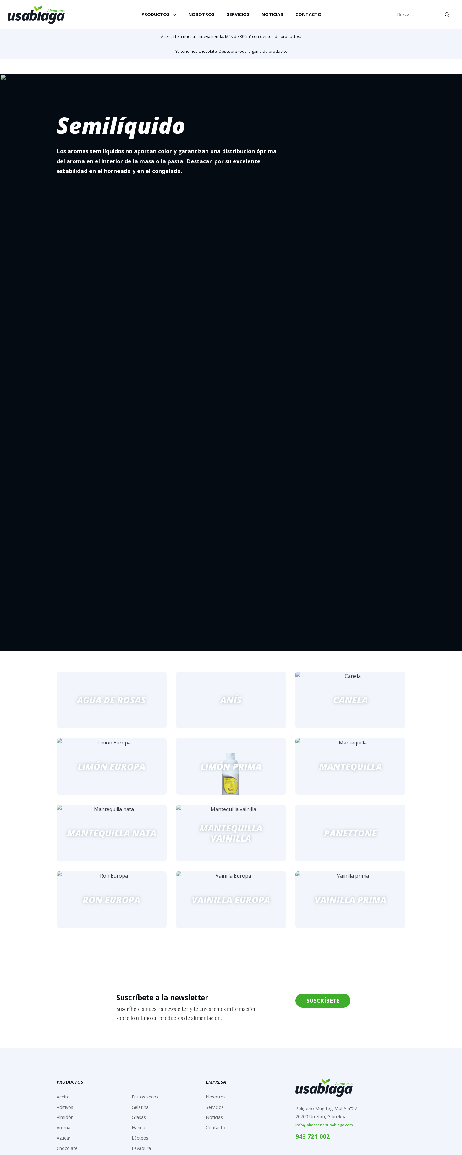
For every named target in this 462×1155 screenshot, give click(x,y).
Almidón (65, 1117)
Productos (155, 14)
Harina (138, 1127)
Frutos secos (145, 1097)
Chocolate (67, 1148)
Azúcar (63, 1138)
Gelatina (140, 1107)
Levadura (141, 1148)
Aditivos (65, 1107)
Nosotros (201, 14)
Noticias (272, 14)
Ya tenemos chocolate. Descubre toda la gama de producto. (231, 51)
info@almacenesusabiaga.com (324, 1125)
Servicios (238, 14)
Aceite (63, 1097)
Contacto (308, 14)
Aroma (63, 1127)
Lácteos (140, 1138)
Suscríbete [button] (322, 1000)
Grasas (139, 1117)
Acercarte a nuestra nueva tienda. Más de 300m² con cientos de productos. (231, 36)
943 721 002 (312, 1136)
